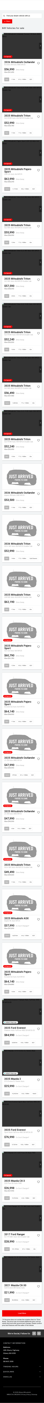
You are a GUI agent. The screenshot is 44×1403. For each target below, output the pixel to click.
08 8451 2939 (8, 1361)
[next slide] (40, 46)
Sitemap (34, 1394)
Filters (8, 21)
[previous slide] (3, 46)
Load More (22, 1313)
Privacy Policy (26, 1394)
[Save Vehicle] (38, 63)
